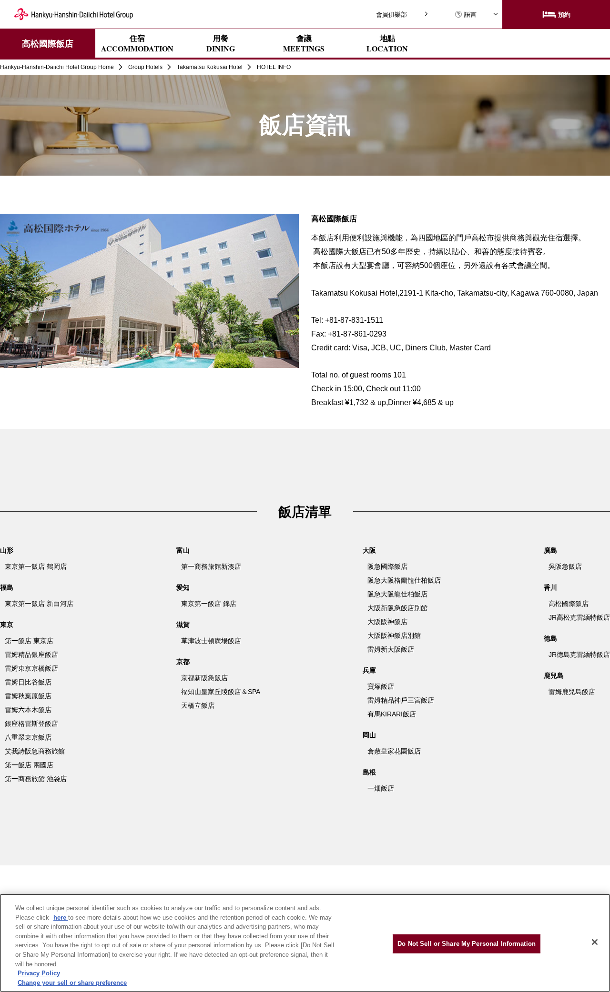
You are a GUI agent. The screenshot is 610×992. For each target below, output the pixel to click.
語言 (470, 14)
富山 (183, 550)
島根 (369, 772)
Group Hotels (145, 67)
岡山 (369, 735)
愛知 (183, 587)
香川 (550, 587)
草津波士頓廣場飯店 (211, 641)
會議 (304, 43)
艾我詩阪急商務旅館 (35, 751)
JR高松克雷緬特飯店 (579, 617)
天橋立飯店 (197, 705)
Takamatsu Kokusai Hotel (210, 67)
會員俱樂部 (391, 14)
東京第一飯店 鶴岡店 (36, 566)
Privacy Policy (39, 973)
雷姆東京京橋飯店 (31, 668)
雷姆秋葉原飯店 (28, 696)
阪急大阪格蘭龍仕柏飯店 (404, 580)
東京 (6, 624)
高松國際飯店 (47, 43)
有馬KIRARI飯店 (391, 714)
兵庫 (369, 670)
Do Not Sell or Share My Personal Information (466, 943)
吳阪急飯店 (565, 566)
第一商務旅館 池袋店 (36, 779)
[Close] (594, 942)
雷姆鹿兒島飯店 (572, 691)
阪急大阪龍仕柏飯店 (397, 594)
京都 (183, 661)
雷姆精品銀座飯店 (31, 654)
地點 (387, 43)
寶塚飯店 (380, 686)
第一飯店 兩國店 (29, 765)
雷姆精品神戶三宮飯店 (400, 700)
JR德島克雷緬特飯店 (579, 654)
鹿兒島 (554, 675)
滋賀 (183, 624)
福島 (6, 587)
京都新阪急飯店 (204, 678)
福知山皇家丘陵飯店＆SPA (220, 691)
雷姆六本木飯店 (28, 710)
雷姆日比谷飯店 (28, 682)
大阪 (369, 550)
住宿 (137, 43)
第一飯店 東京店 (29, 641)
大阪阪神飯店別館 (394, 635)
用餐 (220, 43)
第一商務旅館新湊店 (211, 566)
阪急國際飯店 (387, 566)
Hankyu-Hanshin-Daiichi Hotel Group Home (57, 67)
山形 (6, 550)
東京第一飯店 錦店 (208, 603)
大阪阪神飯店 (387, 621)
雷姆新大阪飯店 (390, 649)
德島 (550, 638)
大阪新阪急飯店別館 (397, 608)
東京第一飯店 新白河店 (39, 603)
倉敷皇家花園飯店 (394, 751)
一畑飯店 (380, 788)
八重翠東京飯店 (28, 737)
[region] (305, 943)
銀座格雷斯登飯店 (31, 723)
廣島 (550, 550)
